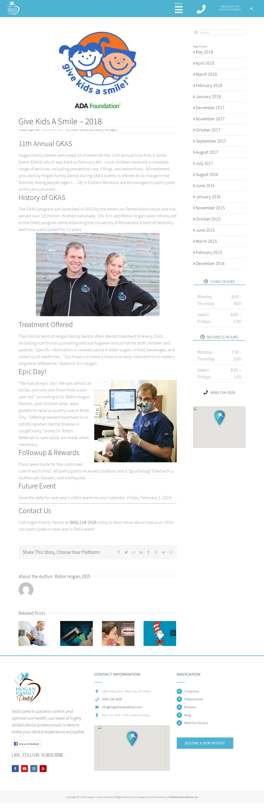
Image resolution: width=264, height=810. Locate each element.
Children (75, 129)
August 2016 (207, 174)
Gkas (91, 129)
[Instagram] (33, 768)
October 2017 (208, 130)
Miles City (99, 129)
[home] (27, 676)
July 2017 (204, 163)
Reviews (190, 707)
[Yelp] (43, 768)
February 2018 (209, 85)
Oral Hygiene (111, 129)
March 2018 (206, 74)
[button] (251, 8)
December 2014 (210, 263)
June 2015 (205, 230)
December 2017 (210, 107)
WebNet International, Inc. (183, 797)
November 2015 (210, 208)
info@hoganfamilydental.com (122, 707)
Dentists (84, 129)
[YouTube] (24, 768)
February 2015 (209, 252)
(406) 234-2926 (83, 522)
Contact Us (191, 691)
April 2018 (205, 63)
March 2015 (206, 241)
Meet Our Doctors (196, 723)
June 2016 (205, 185)
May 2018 (204, 52)
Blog (187, 715)
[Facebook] (15, 768)
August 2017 (207, 152)
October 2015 (208, 219)
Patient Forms (193, 699)
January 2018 (208, 96)
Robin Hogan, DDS (30, 129)
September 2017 (211, 141)
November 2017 (210, 119)
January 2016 (208, 197)
